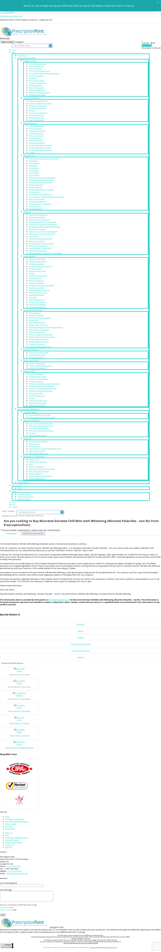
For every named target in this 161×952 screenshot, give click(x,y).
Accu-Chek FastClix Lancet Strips (41, 423)
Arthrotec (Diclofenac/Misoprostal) (42, 337)
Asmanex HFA (34, 192)
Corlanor (32, 152)
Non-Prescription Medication (28, 409)
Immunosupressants (31, 360)
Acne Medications (30, 412)
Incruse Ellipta (34, 175)
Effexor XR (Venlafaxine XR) (39, 92)
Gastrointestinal (29, 256)
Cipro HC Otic (34, 236)
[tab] (11, 533)
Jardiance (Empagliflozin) (38, 101)
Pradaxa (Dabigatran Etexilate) (40, 145)
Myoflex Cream (34, 446)
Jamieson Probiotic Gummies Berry (42, 469)
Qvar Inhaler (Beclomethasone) (41, 194)
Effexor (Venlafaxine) (37, 90)
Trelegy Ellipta (34, 163)
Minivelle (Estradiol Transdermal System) (44, 384)
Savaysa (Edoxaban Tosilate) (40, 148)
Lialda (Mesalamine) (36, 300)
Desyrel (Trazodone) (36, 80)
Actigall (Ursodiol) (35, 269)
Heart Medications (30, 123)
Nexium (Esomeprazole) (38, 292)
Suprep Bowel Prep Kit (37, 307)
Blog (13, 505)
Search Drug (22, 55)
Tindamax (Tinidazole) (37, 217)
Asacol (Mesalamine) (37, 295)
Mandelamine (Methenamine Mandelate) (44, 227)
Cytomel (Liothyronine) (37, 355)
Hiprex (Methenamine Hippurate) (41, 243)
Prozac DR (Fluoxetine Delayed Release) (44, 73)
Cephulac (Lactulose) (37, 264)
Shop (13, 52)
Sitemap (8, 847)
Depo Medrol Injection (37, 322)
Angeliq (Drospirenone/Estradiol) (41, 386)
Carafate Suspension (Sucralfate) (41, 285)
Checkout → (147, 45)
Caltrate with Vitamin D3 (38, 462)
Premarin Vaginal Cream (38, 400)
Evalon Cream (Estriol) (37, 405)
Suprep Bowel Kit (35, 278)
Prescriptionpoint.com (59, 600)
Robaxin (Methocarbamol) (38, 342)
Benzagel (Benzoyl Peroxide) (40, 415)
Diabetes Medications (31, 98)
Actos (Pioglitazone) (36, 120)
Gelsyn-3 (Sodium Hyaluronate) (41, 334)
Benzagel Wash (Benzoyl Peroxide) (42, 417)
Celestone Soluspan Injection (40, 318)
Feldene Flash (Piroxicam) (38, 325)
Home (14, 50)
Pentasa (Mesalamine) (37, 302)
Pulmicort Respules (36, 185)
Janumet (32, 110)
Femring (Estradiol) (36, 374)
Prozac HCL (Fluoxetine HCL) (39, 71)
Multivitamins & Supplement (33, 456)
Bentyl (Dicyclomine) (36, 281)
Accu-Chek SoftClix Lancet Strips (41, 426)
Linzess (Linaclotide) (36, 283)
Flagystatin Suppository (38, 403)
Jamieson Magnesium (37, 478)
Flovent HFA (33, 161)
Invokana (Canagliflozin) (38, 113)
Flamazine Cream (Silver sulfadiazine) (43, 231)
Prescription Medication (26, 58)
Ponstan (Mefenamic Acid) (39, 339)
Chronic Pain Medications (32, 310)
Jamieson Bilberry (35, 474)
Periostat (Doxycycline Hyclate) (40, 239)
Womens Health (29, 371)
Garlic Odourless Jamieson (39, 471)
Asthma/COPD (28, 155)
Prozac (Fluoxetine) (36, 76)
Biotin (31, 464)
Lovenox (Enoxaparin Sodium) (40, 150)
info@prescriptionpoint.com (11, 16)
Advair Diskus (34, 168)
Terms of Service (6, 910)
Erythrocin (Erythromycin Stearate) (42, 234)
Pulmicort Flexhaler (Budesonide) (41, 180)
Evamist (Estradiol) (36, 393)
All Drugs (8, 826)
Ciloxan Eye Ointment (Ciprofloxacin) (42, 222)
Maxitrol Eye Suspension (38, 215)
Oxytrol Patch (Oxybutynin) (39, 330)
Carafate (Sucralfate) (37, 288)
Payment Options (24, 499)
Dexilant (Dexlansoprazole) (39, 290)
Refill (19, 488)
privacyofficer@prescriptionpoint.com (104, 947)
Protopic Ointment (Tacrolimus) (40, 366)
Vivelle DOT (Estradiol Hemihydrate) (42, 388)
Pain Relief (27, 438)
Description (11, 533)
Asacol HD (32, 297)
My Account (5, 38)
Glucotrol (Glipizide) (36, 115)
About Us (9, 833)
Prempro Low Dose (36, 381)
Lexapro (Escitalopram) (37, 83)
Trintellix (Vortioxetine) (37, 95)
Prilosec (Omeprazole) (37, 259)
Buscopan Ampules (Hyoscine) (40, 266)
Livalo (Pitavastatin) (36, 133)
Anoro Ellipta (33, 170)
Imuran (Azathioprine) (37, 363)
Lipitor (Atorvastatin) (36, 126)
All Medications (23, 482)
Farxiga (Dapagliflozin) (37, 108)
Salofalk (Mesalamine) (37, 304)
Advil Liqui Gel (34, 444)
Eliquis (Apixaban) (35, 128)
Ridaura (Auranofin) (36, 315)
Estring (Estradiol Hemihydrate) (40, 391)
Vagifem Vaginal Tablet (37, 376)
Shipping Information (25, 497)
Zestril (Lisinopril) (35, 138)
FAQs (14, 502)
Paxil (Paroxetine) (35, 85)
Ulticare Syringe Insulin (37, 435)
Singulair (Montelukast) (37, 201)
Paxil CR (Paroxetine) (37, 88)
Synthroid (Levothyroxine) (38, 352)
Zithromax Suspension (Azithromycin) (43, 224)
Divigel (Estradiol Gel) (37, 396)
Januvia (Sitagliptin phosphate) (40, 103)
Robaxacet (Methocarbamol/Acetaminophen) (46, 327)
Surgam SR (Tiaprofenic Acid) (40, 346)
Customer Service (24, 494)
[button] (7, 945)
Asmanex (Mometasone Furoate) (41, 189)
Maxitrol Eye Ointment (37, 229)
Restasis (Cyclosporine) (38, 368)
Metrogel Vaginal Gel (37, 241)
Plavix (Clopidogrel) (36, 140)
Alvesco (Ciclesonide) (37, 199)
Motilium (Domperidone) (38, 261)
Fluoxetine (33, 78)
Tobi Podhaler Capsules (38, 251)
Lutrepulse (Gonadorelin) (38, 379)
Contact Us (9, 845)
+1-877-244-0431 (7, 12)
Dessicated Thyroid (36, 357)
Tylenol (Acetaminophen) (38, 441)
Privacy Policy (5, 907)
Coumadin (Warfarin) (37, 143)
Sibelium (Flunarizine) (37, 344)
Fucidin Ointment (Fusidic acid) (40, 248)
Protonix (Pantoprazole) (38, 276)
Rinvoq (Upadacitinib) (37, 332)
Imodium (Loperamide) (37, 271)
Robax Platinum (35, 313)
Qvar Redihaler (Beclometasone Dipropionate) (46, 197)
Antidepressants (29, 61)
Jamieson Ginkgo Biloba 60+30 (40, 476)
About (14, 491)
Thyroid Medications (31, 349)
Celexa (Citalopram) (36, 66)
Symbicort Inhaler (35, 209)
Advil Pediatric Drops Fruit (38, 453)
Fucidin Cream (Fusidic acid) (39, 219)
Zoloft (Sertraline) (35, 68)
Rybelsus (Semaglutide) (38, 106)
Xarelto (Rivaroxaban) (37, 131)
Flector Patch (33, 320)
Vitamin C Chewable (36, 466)
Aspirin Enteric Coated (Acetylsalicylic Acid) (45, 448)
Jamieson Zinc (34, 459)
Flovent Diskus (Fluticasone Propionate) (44, 158)
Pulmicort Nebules (36, 187)
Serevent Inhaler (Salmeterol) (40, 204)
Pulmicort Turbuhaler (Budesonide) (42, 178)
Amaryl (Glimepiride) (36, 118)
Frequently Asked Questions (16, 837)
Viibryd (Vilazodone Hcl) (38, 64)
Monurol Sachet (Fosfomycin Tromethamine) (45, 253)
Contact (14, 507)
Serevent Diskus (35, 206)
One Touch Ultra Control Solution (41, 430)
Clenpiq (32, 273)
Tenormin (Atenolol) (36, 136)
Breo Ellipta (33, 166)
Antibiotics (27, 212)
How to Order (17, 485)
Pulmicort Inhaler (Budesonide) (40, 182)
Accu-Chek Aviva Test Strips (39, 428)
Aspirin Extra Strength (37, 451)
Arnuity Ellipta (34, 173)
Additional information (33, 533)
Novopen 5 (33, 433)
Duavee (32, 398)
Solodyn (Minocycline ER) (38, 246)
